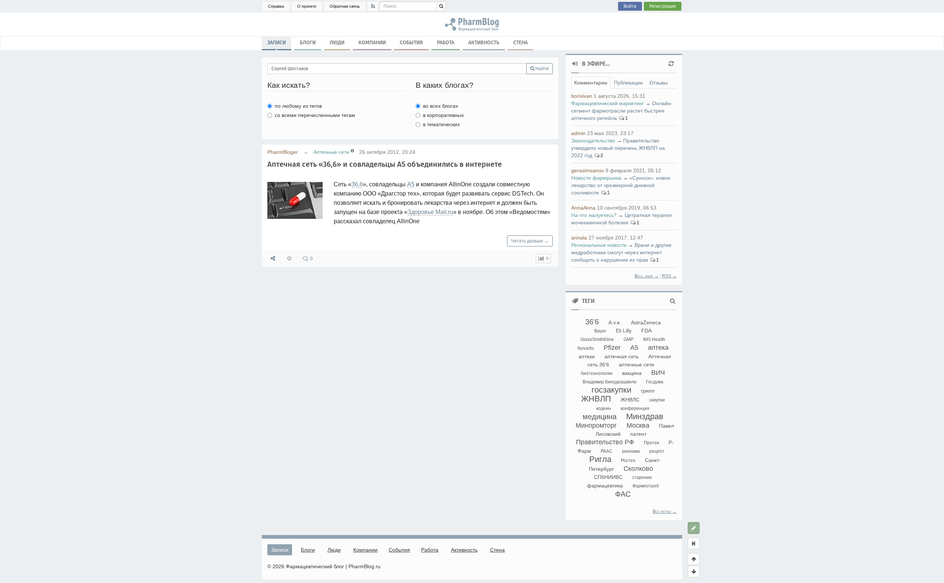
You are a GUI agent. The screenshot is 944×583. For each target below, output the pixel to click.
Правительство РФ (605, 442)
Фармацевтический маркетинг (607, 103)
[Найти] (441, 6)
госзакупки (611, 389)
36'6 (592, 322)
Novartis (585, 348)
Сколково (638, 468)
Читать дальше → (530, 241)
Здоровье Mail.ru (430, 212)
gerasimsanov (587, 170)
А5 (410, 184)
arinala (579, 238)
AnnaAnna (583, 208)
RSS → (669, 276)
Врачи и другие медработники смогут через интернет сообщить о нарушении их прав (621, 252)
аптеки (587, 356)
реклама (631, 451)
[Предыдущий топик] (694, 559)
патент (638, 434)
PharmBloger (282, 152)
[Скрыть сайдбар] (694, 543)
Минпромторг (596, 425)
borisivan (581, 96)
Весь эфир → (647, 276)
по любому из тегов (298, 106)
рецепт (656, 451)
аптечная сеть (621, 356)
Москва (638, 425)
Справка (276, 6)
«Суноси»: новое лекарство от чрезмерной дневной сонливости (620, 185)
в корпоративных (443, 115)
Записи (276, 42)
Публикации (628, 83)
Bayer (600, 331)
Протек (651, 442)
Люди (337, 42)
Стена (520, 42)
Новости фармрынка (596, 178)
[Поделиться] (272, 258)
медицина (600, 417)
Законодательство (593, 141)
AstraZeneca (646, 322)
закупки (657, 400)
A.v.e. (614, 322)
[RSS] (373, 6)
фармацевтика (605, 486)
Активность (483, 42)
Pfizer (612, 347)
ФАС (623, 494)
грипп (648, 391)
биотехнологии (596, 373)
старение (642, 477)
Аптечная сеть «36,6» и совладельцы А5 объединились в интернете (384, 164)
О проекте (306, 6)
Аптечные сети (331, 152)
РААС (606, 451)
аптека (658, 347)
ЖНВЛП (596, 398)
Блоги (308, 42)
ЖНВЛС (630, 400)
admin (578, 133)
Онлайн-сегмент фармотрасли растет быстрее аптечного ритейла (622, 110)
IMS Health (654, 339)
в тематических (441, 124)
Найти (541, 68)
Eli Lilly (624, 331)
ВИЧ (658, 372)
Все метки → (665, 511)
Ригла (600, 459)
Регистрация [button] (662, 6)
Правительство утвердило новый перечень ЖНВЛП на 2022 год (618, 148)
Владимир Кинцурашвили (609, 381)
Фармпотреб (645, 486)
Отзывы (658, 83)
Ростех (628, 460)
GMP (629, 339)
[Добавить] (694, 528)
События (411, 42)
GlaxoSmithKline (597, 339)
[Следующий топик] (694, 571)
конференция (635, 408)
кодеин (603, 408)
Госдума (654, 381)
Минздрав (644, 416)
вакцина (632, 373)
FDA (646, 331)
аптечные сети (636, 365)
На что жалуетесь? (594, 215)
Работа (445, 42)
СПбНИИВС (608, 477)
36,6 (357, 184)
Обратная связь (345, 6)
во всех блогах (440, 106)
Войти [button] (630, 6)
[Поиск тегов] (673, 301)
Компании (372, 42)
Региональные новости (599, 245)
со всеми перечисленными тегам (315, 115)
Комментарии (590, 83)
